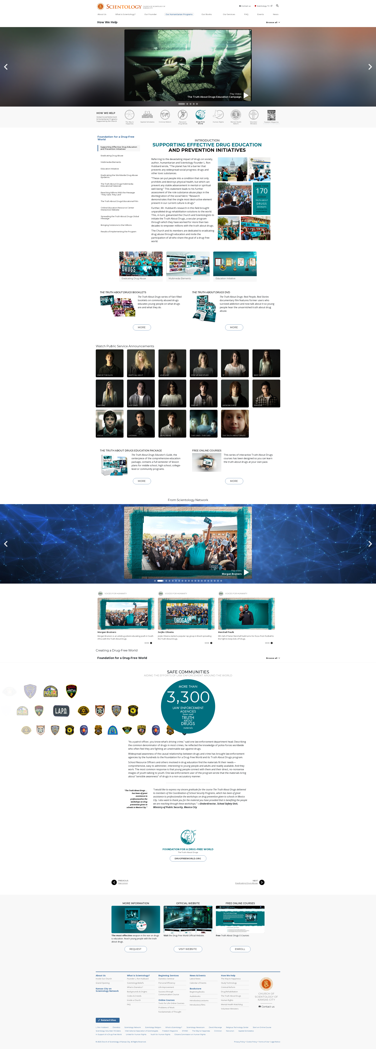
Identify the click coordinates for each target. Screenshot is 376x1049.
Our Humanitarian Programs (179, 14)
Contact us (246, 6)
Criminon (218, 1031)
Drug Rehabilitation (229, 991)
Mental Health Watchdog (231, 1004)
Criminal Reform (228, 987)
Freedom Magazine (170, 1031)
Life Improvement (166, 987)
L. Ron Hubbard (102, 1027)
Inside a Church (134, 1000)
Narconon (123, 883)
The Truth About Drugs (231, 996)
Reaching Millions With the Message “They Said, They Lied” (118, 193)
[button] (181, 104)
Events (260, 14)
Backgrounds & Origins (137, 991)
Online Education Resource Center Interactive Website (117, 209)
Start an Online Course (262, 1027)
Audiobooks (195, 996)
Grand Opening (102, 983)
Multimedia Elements (111, 162)
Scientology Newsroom (196, 1027)
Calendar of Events (198, 983)
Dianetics (116, 1027)
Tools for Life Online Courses (171, 1003)
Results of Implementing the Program (118, 231)
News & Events (198, 975)
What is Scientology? (125, 14)
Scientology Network (132, 1027)
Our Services (229, 14)
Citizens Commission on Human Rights (189, 1034)
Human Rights (227, 1000)
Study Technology (229, 983)
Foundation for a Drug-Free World (116, 138)
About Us (102, 14)
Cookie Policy (251, 1042)
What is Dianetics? (135, 987)
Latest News (195, 978)
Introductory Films (197, 1004)
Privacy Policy (239, 1042)
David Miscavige (215, 1027)
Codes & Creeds (134, 996)
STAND (185, 1031)
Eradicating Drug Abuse (112, 155)
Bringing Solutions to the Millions (116, 225)
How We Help (107, 22)
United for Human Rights (136, 1034)
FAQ (246, 14)
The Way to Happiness (231, 978)
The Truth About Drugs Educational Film (119, 201)
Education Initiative (110, 168)
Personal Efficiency (166, 983)
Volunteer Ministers (230, 1008)
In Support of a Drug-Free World (109, 1034)
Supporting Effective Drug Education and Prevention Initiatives (118, 148)
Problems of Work (166, 1007)
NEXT (255, 881)
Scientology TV (263, 6)
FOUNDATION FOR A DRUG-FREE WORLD (188, 849)
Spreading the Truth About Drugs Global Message (120, 217)
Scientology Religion (153, 1027)
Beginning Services (168, 975)
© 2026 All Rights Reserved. (121, 1042)
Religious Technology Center (237, 1027)
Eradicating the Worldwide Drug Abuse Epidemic (119, 176)
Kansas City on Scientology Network (107, 989)
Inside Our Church (104, 978)
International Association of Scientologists (141, 1031)
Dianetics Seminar (166, 978)
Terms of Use (263, 1042)
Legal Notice (275, 1042)
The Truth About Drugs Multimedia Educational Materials (117, 185)
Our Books (207, 14)
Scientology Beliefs (135, 983)
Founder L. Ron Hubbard (137, 978)
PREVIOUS (123, 881)
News (275, 14)
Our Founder (150, 14)
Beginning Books (197, 991)
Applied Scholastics (246, 1031)
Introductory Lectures (199, 1000)
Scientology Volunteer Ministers (108, 1031)
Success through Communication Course (168, 993)
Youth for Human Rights (160, 1034)
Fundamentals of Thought (169, 1011)
